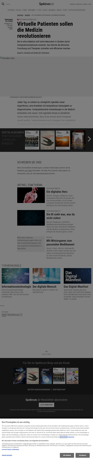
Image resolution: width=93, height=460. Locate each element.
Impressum (71, 437)
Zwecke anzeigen (7, 455)
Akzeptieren (82, 455)
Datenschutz (63, 437)
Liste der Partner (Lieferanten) (10, 449)
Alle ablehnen (67, 455)
